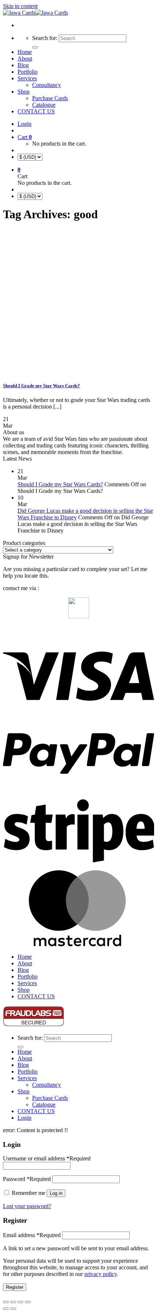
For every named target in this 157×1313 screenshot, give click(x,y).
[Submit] (35, 47)
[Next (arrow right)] (13, 1308)
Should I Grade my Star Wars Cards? (41, 385)
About (25, 58)
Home (25, 52)
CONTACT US (36, 111)
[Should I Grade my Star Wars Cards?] (36, 371)
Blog (23, 65)
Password (27, 1179)
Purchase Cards (50, 98)
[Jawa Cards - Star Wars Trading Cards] (35, 13)
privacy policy (100, 1274)
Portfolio (28, 72)
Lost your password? (27, 1206)
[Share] (20, 1302)
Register (14, 1287)
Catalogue (43, 105)
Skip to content (20, 6)
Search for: (44, 38)
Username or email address (47, 1158)
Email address (32, 1235)
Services (27, 78)
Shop (24, 91)
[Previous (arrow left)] (6, 1308)
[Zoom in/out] (6, 1302)
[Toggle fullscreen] (13, 1302)
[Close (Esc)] (28, 1302)
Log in (56, 1193)
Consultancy (46, 85)
